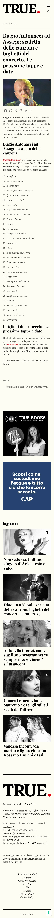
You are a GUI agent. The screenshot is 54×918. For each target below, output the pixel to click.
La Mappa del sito (27, 880)
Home (5, 23)
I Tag (26, 887)
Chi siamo (27, 877)
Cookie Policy (27, 897)
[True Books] (25, 454)
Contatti (27, 890)
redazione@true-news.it (24, 829)
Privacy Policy (27, 893)
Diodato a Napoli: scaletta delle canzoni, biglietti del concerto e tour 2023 (26, 609)
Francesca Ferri (22, 810)
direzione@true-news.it (15, 833)
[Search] (48, 12)
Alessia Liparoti (17, 817)
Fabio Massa (31, 804)
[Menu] (48, 5)
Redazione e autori (27, 874)
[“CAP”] (27, 485)
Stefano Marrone (40, 810)
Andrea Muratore (12, 813)
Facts (13, 23)
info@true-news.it (12, 861)
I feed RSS (27, 884)
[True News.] (21, 8)
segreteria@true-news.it (35, 843)
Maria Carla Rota (31, 813)
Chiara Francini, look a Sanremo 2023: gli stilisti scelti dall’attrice (26, 705)
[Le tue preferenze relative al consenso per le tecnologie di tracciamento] (49, 913)
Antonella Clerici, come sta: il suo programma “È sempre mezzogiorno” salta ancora (26, 657)
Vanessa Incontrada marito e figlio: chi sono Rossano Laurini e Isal (25, 750)
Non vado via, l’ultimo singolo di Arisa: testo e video (24, 564)
